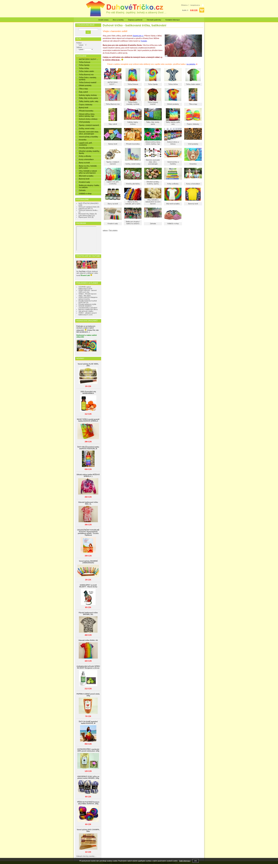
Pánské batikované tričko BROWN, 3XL (88, 613)
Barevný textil (193, 204)
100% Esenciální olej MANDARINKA (88, 392)
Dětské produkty (173, 104)
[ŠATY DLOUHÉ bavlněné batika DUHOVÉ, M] (88, 733)
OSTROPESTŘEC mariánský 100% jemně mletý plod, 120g (88, 750)
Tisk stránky (113, 230)
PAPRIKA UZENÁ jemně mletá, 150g (88, 695)
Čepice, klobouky (193, 124)
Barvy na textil (113, 204)
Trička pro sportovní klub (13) (89, 207)
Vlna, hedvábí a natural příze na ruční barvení (152, 202)
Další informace (184, 861)
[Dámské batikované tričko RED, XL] (88, 514)
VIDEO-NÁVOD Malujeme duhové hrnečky (88, 298)
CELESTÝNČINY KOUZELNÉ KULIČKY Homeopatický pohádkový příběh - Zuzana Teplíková (88, 532)
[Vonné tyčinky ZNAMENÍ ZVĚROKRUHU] (88, 571)
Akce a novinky (118, 20)
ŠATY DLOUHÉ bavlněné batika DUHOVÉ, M (88, 722)
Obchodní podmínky (154, 20)
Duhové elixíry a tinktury (173, 143)
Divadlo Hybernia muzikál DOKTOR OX (88, 301)
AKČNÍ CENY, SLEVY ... (113, 83)
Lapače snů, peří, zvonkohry (113, 183)
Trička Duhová (133, 84)
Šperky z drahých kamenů (112, 163)
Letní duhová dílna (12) (87, 215)
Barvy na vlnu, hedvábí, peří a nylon (132, 203)
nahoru (105, 230)
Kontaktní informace (172, 20)
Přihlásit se (184, 5)
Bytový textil (112, 144)
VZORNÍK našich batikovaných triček (85, 288)
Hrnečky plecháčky (133, 184)
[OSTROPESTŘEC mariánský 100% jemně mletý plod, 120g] (88, 761)
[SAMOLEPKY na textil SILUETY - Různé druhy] (88, 597)
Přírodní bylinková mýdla (87, 304)
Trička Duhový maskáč (153, 103)
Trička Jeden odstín (193, 84)
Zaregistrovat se (195, 5)
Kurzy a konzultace (193, 184)
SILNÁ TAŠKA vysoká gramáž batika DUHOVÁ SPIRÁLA (88, 420)
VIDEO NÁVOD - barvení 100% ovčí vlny (88, 291)
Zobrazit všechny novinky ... (86, 856)
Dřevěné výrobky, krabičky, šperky (153, 183)
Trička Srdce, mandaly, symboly (132, 103)
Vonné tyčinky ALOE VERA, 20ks (88, 365)
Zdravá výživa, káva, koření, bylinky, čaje (152, 143)
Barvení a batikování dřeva (88, 309)
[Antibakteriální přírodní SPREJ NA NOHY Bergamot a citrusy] (88, 678)
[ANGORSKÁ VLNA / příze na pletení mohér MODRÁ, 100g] (88, 787)
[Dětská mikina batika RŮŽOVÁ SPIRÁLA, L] (88, 486)
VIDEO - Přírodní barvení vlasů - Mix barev (87, 294)
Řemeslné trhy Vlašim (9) (88, 214)
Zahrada (153, 223)
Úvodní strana (103, 20)
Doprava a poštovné (135, 20)
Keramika (193, 164)
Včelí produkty (193, 144)
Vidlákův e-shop (173, 223)
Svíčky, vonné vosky (132, 164)
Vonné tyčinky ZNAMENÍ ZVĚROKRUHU (88, 562)
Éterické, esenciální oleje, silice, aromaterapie (153, 162)
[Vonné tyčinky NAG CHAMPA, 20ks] (88, 841)
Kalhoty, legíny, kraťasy (132, 123)
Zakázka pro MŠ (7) (86, 208)
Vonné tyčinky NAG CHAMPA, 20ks (88, 830)
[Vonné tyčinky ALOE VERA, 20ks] (88, 376)
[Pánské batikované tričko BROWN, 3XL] (88, 624)
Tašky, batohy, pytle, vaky (173, 123)
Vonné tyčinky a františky (173, 163)
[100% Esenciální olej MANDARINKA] (88, 403)
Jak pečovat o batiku (86, 311)
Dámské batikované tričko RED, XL (88, 503)
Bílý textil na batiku (173, 204)
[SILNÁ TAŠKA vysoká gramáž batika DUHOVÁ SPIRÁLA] (88, 431)
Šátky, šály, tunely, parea (152, 123)
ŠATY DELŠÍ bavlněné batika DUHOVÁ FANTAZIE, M (88, 448)
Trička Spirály (153, 84)
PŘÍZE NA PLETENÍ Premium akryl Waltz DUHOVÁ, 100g (88, 803)
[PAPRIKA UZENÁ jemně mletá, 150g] (88, 706)
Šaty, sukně (113, 124)
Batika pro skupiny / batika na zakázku (133, 222)
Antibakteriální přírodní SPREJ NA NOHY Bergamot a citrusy (88, 667)
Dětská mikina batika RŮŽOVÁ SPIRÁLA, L (88, 475)
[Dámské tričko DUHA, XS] (88, 650)
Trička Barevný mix (113, 104)
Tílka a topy (193, 104)
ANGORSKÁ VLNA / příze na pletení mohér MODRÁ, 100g (88, 777)
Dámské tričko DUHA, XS (88, 640)
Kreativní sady (113, 223)
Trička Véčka (173, 84)
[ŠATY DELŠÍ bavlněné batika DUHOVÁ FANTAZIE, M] (88, 459)
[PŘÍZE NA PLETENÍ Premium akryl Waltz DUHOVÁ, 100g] (88, 814)
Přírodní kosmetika (133, 144)
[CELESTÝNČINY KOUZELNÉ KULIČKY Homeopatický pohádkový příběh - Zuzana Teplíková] (88, 545)
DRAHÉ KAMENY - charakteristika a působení (88, 307)
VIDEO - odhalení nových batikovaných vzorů (88, 314)
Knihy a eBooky (173, 184)
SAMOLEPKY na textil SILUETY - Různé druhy (88, 586)
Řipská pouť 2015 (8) (86, 217)
